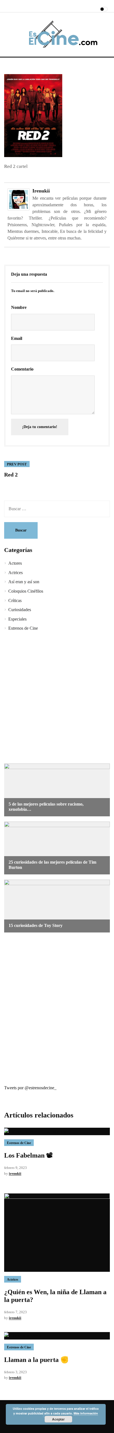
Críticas (15, 600)
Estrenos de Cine (23, 628)
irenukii (41, 191)
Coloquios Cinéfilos (25, 591)
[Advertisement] (57, 698)
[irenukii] (18, 199)
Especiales (17, 619)
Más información (86, 1413)
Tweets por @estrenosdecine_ (30, 1087)
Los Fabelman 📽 (28, 1155)
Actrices (15, 572)
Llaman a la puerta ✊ (36, 1359)
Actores (15, 563)
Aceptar (58, 1419)
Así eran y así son (23, 581)
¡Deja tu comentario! (39, 427)
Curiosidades (19, 609)
